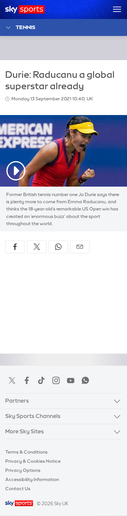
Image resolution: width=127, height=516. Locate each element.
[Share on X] (37, 246)
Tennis (25, 27)
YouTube (71, 380)
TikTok (41, 380)
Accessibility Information (32, 479)
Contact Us (17, 488)
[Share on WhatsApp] (58, 246)
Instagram (56, 380)
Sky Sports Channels (33, 416)
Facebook (27, 380)
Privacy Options (22, 470)
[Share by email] (80, 246)
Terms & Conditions (26, 452)
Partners (17, 401)
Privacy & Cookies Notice (33, 461)
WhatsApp (85, 380)
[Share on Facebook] (15, 246)
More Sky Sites (24, 431)
